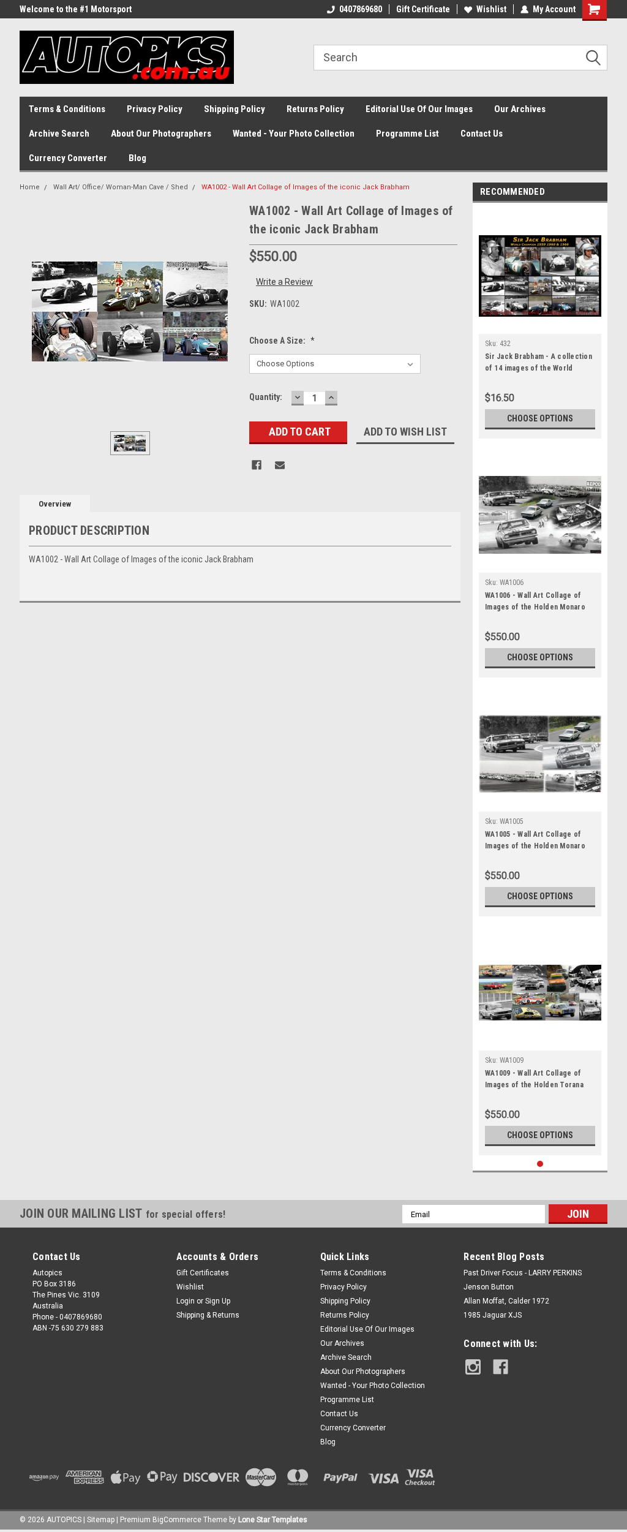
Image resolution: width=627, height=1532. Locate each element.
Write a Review (284, 282)
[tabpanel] (540, 324)
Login (185, 1301)
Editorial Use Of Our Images (419, 109)
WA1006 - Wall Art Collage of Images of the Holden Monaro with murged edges (535, 602)
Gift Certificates (202, 1273)
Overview (55, 503)
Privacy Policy (154, 109)
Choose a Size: (282, 340)
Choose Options (540, 418)
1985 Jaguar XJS (493, 1315)
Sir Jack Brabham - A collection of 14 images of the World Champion (538, 363)
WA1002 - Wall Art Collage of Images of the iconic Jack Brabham (305, 187)
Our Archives (520, 109)
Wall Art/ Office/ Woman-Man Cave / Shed (120, 187)
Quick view (540, 325)
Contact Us (481, 133)
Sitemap (101, 1519)
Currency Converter (68, 158)
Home (30, 187)
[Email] (280, 465)
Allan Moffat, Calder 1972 (506, 1301)
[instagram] (473, 1367)
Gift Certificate (423, 9)
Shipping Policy (234, 109)
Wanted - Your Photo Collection (294, 133)
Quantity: (265, 397)
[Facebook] (256, 465)
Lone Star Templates (272, 1519)
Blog (137, 158)
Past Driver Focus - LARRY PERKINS (523, 1273)
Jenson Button (489, 1287)
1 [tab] (540, 1164)
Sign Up (217, 1301)
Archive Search (59, 133)
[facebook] (500, 1367)
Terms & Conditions (67, 109)
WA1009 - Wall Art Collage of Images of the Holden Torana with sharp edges (534, 1080)
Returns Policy (315, 109)
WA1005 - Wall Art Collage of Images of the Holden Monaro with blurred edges (535, 841)
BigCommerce (176, 1519)
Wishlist (491, 9)
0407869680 (360, 9)
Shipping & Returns (207, 1315)
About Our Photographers (161, 133)
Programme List (407, 133)
